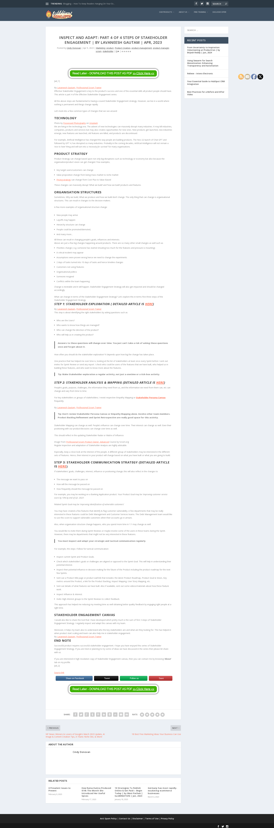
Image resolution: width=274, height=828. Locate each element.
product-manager (161, 48)
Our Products (165, 12)
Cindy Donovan (74, 48)
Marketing (100, 48)
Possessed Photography (74, 123)
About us (183, 12)
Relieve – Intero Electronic (200, 73)
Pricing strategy (64, 179)
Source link (59, 672)
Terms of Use (152, 818)
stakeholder (108, 51)
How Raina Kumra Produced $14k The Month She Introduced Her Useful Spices (96, 792)
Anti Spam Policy (108, 818)
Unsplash (93, 123)
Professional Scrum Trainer (88, 87)
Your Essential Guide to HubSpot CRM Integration (206, 82)
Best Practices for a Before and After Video (205, 93)
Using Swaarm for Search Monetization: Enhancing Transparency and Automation (202, 63)
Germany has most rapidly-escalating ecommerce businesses (162, 790)
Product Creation (122, 48)
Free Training (200, 12)
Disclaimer (137, 818)
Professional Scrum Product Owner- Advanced (87, 442)
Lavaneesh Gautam (66, 87)
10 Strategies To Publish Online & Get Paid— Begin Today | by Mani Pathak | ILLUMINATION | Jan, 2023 (129, 792)
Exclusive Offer (219, 12)
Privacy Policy (167, 818)
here (62, 466)
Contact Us (124, 818)
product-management (142, 48)
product (110, 48)
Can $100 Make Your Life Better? (78, 3)
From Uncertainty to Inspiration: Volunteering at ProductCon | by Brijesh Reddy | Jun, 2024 (203, 50)
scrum (98, 51)
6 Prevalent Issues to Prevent (60, 789)
